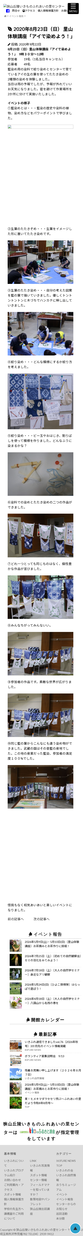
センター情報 (38, 1180)
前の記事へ (16, 919)
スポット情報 (12, 1194)
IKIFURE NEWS (66, 1160)
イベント (61, 1194)
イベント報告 (16, 16)
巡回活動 (61, 1213)
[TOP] (5, 16)
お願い (65, 10)
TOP (59, 1165)
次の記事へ (37, 919)
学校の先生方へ (14, 1209)
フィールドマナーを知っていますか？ (40, 1189)
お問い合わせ (12, 1180)
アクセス (30, 10)
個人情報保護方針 (48, 10)
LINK (33, 1160)
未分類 (60, 1218)
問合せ (16, 10)
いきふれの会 (64, 1170)
